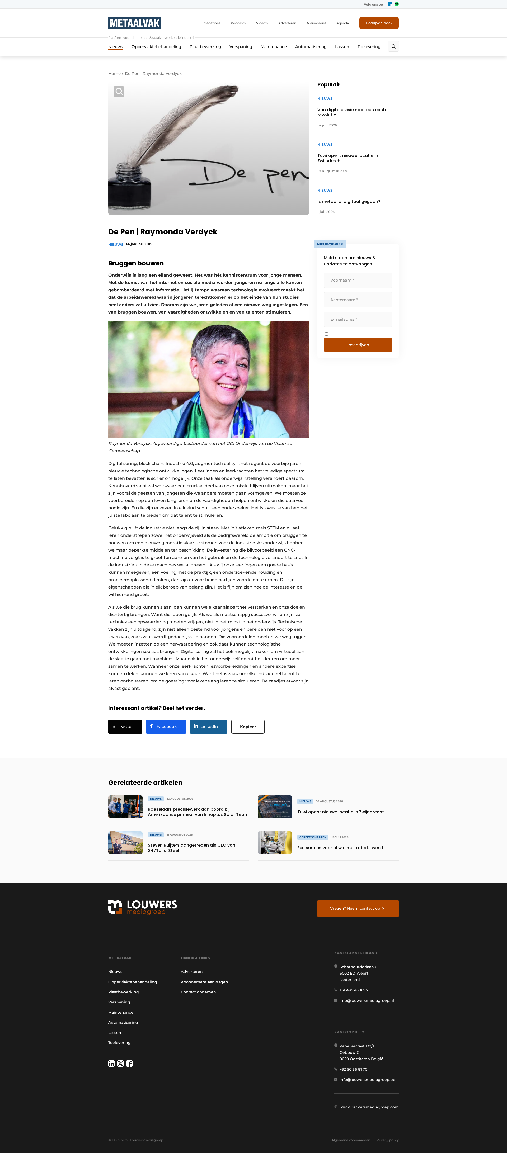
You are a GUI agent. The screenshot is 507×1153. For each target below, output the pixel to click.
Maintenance (274, 46)
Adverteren (287, 23)
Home (114, 73)
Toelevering (369, 46)
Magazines (212, 23)
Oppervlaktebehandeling (156, 46)
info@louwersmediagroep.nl (367, 1000)
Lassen (342, 46)
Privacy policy (388, 1140)
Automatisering (311, 46)
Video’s (262, 23)
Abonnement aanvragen (204, 982)
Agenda (342, 23)
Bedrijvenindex (379, 23)
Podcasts (238, 23)
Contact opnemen (198, 992)
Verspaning (240, 46)
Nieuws (115, 46)
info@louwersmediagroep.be (367, 1079)
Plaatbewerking (205, 46)
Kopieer (248, 726)
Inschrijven (358, 344)
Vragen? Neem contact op (355, 908)
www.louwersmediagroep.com (369, 1107)
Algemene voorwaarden (351, 1140)
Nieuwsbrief (316, 23)
